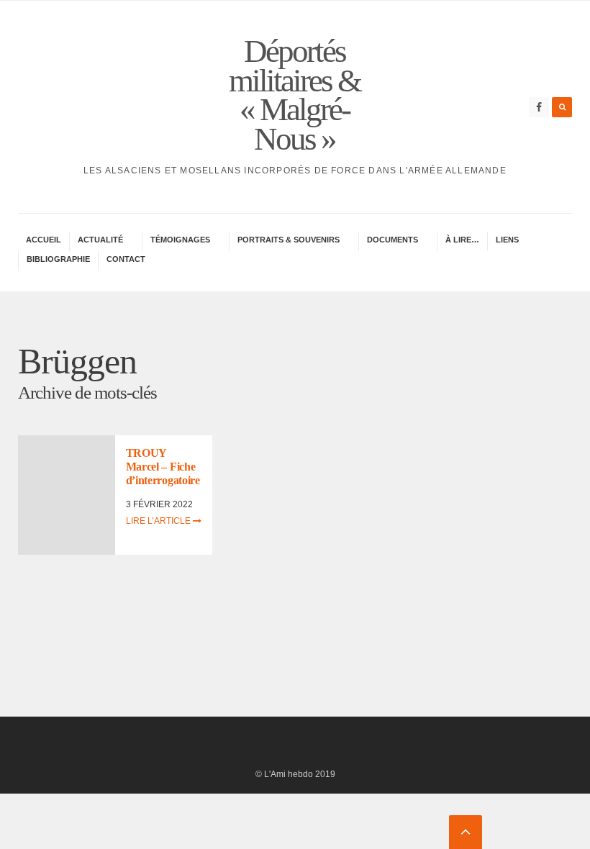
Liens (507, 239)
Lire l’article (159, 521)
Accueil (43, 239)
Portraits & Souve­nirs (288, 239)
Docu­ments (392, 239)
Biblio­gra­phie (58, 259)
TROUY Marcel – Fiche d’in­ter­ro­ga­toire (163, 466)
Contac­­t (125, 259)
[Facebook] (539, 107)
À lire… (462, 239)
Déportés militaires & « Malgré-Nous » (294, 95)
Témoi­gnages (180, 239)
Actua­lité (100, 239)
